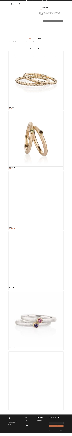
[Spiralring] (36, 199)
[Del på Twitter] (44, 29)
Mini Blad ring (11, 407)
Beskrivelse (31, 38)
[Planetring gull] (36, 259)
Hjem (26, 420)
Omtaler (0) (38, 38)
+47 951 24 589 (13, 422)
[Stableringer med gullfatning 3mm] (36, 319)
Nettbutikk (26, 425)
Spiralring (10, 227)
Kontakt (26, 423)
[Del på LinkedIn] (46, 29)
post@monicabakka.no (13, 421)
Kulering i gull (11, 107)
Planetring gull (11, 287)
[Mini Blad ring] (36, 379)
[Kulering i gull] (36, 78)
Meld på (56, 425)
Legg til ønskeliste (43, 24)
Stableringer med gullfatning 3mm (14, 347)
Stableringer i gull (12, 167)
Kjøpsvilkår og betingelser (40, 420)
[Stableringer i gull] (36, 138)
